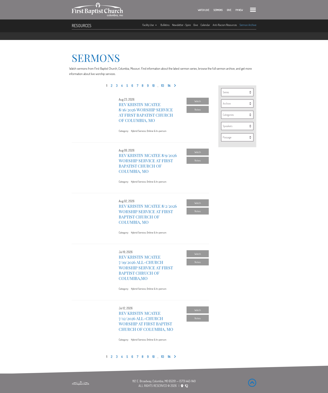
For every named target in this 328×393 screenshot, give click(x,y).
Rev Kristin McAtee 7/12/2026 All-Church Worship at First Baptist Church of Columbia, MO (146, 321)
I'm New (239, 10)
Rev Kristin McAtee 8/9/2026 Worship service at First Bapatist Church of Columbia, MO (148, 163)
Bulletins (165, 25)
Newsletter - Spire (181, 25)
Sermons (218, 10)
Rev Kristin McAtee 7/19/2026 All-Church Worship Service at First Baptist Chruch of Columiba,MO (146, 267)
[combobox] (237, 92)
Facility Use (148, 25)
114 (169, 85)
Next (174, 85)
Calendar (205, 25)
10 (153, 85)
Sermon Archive (248, 25)
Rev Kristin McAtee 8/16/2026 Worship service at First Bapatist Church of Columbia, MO (146, 112)
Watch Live (203, 10)
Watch (197, 101)
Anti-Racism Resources (225, 25)
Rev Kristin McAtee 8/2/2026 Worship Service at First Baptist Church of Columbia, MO (148, 214)
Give (229, 10)
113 (162, 85)
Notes (198, 109)
